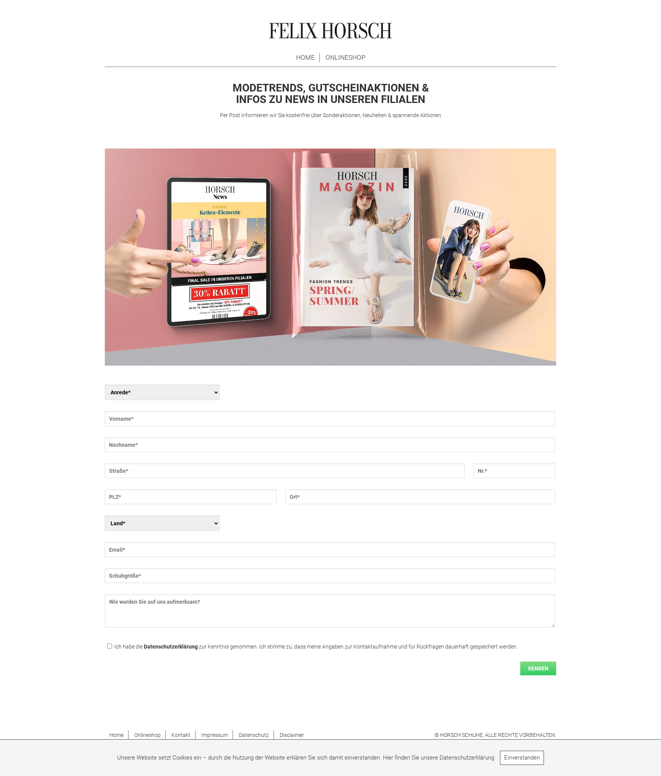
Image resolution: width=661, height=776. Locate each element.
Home (305, 57)
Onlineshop (345, 57)
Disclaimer (292, 735)
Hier (388, 757)
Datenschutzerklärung (171, 647)
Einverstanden (522, 757)
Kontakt (180, 735)
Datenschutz (254, 735)
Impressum (214, 735)
